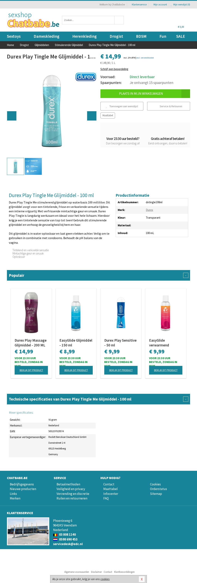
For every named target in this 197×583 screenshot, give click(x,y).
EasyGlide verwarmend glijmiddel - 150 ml (164, 343)
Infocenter (110, 494)
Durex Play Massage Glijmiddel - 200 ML (31, 342)
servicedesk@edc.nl (68, 544)
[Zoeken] (119, 20)
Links (13, 494)
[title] (86, 76)
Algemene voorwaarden (76, 572)
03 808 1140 (67, 534)
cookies (105, 579)
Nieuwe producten (23, 489)
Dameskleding (46, 36)
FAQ (106, 498)
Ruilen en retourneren (72, 498)
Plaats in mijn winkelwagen (141, 93)
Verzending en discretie (73, 494)
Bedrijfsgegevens (22, 484)
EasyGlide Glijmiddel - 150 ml (75, 342)
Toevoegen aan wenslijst (123, 106)
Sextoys (14, 36)
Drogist (116, 36)
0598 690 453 (68, 539)
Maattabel (108, 115)
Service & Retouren (170, 106)
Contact (108, 484)
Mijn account (160, 4)
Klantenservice (139, 4)
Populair (97, 275)
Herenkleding (84, 36)
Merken (15, 498)
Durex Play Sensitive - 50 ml (120, 342)
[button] (12, 116)
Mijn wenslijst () (181, 4)
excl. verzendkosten (145, 57)
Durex (149, 210)
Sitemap (156, 494)
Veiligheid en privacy (71, 489)
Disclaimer (96, 572)
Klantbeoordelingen (124, 572)
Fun (162, 36)
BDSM (141, 36)
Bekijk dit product (31, 370)
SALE (180, 36)
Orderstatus (158, 489)
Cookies (155, 484)
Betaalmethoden (68, 484)
